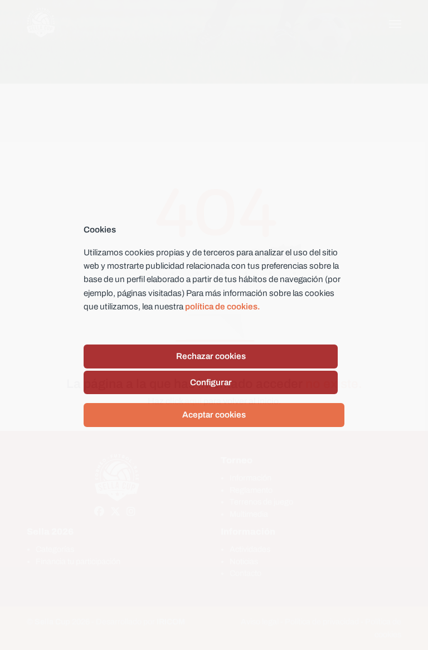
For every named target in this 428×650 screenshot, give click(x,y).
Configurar (211, 382)
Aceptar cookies (214, 414)
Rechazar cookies (211, 356)
